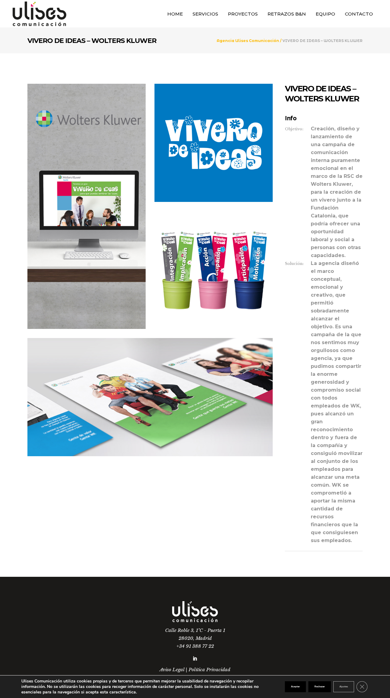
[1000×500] (150, 397)
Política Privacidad (209, 669)
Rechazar (319, 686)
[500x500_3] (213, 143)
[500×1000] (86, 206)
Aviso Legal (172, 669)
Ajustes (343, 686)
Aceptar (295, 686)
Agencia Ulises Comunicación (248, 41)
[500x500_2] (213, 270)
